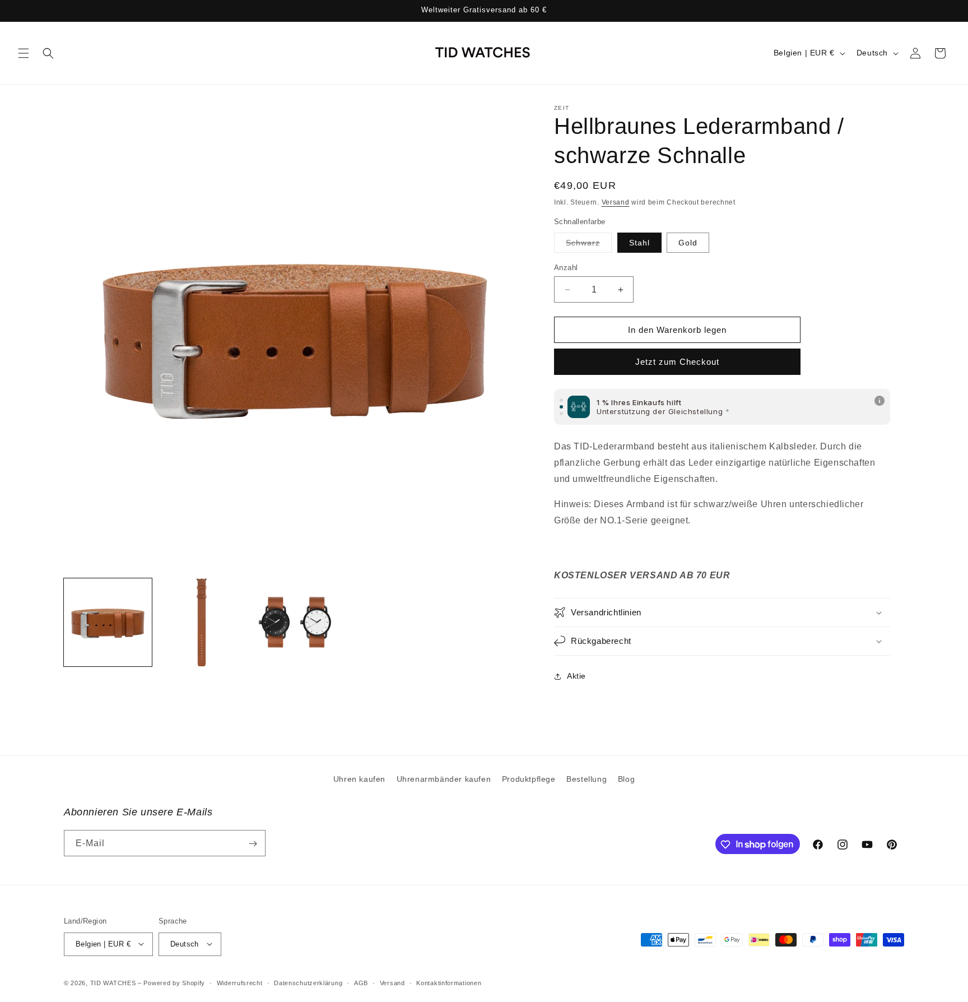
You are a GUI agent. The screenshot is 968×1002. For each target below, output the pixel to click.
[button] (23, 53)
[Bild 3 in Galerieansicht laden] (201, 622)
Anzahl (566, 267)
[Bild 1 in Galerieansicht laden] (108, 622)
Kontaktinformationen (448, 983)
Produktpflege (529, 778)
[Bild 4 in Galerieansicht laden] (295, 622)
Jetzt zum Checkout (677, 362)
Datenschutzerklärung (308, 983)
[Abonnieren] (252, 844)
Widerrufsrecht (240, 983)
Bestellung (586, 778)
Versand (616, 202)
